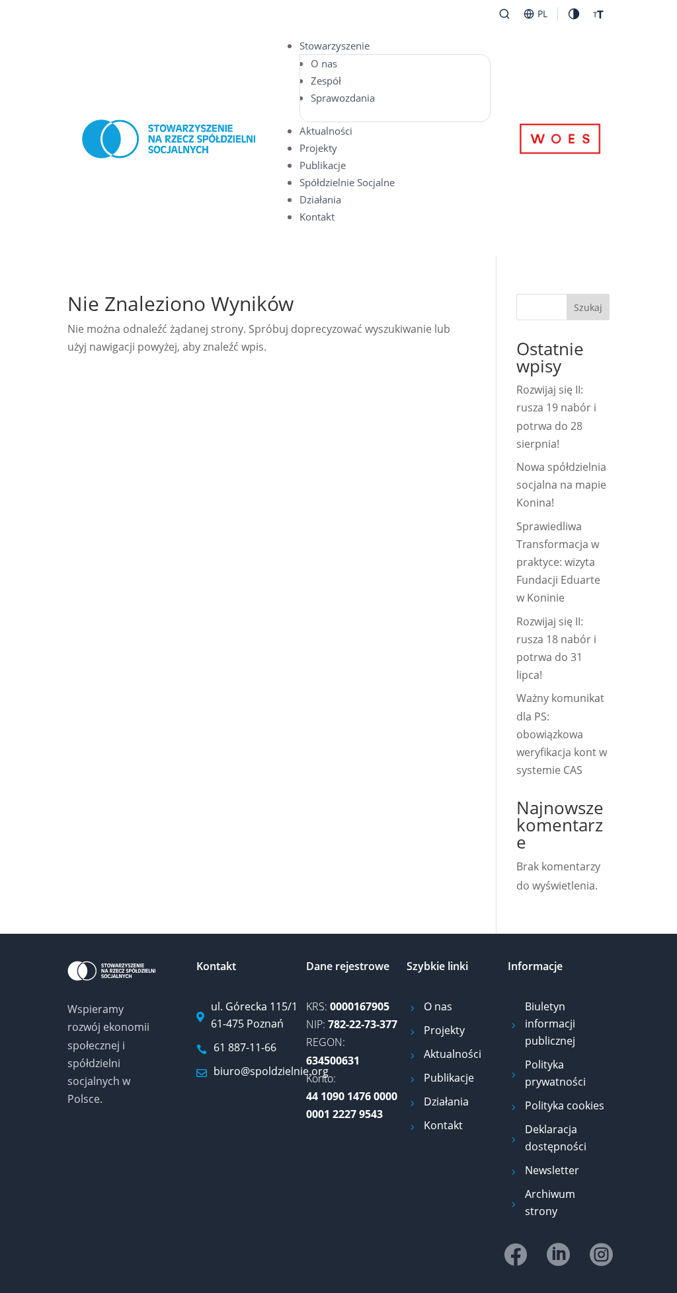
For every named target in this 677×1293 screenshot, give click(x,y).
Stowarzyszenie (334, 45)
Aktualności (325, 130)
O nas (324, 63)
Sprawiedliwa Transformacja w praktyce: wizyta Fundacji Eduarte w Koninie (558, 562)
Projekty (318, 148)
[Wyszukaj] (504, 13)
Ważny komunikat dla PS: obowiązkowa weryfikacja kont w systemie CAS (561, 734)
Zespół (326, 80)
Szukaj (588, 307)
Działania (320, 199)
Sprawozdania (343, 97)
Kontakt (317, 216)
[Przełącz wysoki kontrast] (574, 13)
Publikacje (322, 165)
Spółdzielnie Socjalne (347, 182)
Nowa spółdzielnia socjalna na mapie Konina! (561, 485)
